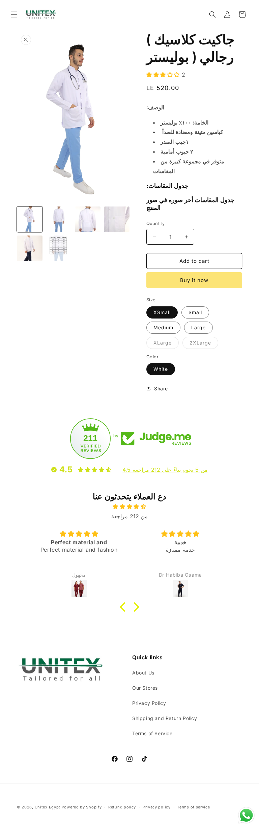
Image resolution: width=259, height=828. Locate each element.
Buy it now (194, 280)
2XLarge (204, 344)
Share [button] (161, 388)
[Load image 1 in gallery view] (29, 219)
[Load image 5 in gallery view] (29, 248)
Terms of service (193, 807)
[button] (14, 14)
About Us (143, 672)
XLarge (166, 344)
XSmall (162, 312)
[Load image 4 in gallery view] (117, 219)
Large (198, 327)
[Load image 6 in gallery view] (58, 248)
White (160, 369)
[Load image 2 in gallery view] (58, 219)
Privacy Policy (149, 703)
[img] (129, 507)
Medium (163, 327)
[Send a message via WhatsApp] (246, 815)
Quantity (155, 223)
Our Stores (145, 688)
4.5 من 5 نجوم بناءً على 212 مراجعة (164, 469)
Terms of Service (152, 733)
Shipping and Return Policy (164, 718)
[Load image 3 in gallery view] (87, 219)
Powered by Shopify (82, 807)
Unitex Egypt (47, 807)
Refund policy (122, 807)
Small (195, 312)
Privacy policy (157, 807)
